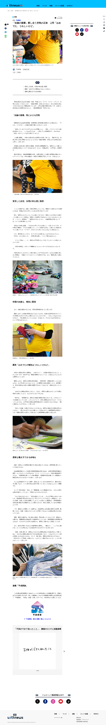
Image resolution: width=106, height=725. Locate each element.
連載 (51, 5)
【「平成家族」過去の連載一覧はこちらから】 (37, 619)
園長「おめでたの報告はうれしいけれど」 (38, 89)
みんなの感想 (59, 17)
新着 (38, 5)
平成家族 (18, 20)
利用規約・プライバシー (82, 719)
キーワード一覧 (58, 717)
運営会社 (78, 717)
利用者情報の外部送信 (82, 721)
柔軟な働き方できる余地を (33, 91)
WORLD (70, 5)
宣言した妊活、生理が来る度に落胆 (36, 86)
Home (9, 10)
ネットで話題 (59, 5)
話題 (12, 10)
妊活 (14, 72)
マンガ (44, 5)
